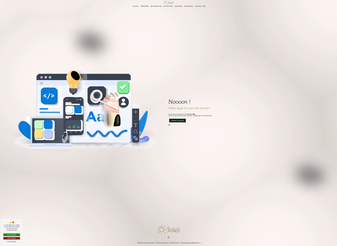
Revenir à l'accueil (177, 120)
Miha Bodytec (156, 6)
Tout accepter (11, 235)
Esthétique (168, 6)
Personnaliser (11, 241)
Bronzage (145, 6)
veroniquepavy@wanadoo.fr (191, 243)
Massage (178, 6)
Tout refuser (11, 238)
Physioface (188, 6)
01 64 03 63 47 (175, 243)
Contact (198, 6)
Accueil (136, 6)
